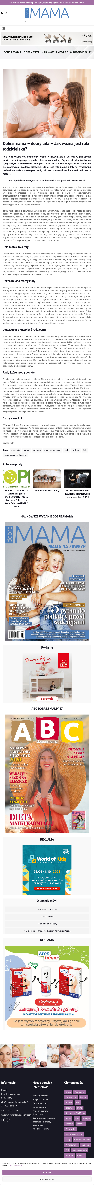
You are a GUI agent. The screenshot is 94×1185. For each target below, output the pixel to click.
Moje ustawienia (47, 1179)
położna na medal (52, 450)
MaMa (26, 450)
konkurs (81, 1155)
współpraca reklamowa (15, 455)
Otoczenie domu (40, 1103)
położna (37, 450)
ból (67, 1150)
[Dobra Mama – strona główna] (47, 12)
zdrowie (81, 1123)
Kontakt (4, 1090)
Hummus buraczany (47, 924)
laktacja (85, 1145)
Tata (85, 450)
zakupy (86, 1118)
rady (67, 450)
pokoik (69, 1102)
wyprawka (71, 1129)
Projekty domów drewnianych (40, 1112)
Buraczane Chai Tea (47, 909)
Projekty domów (40, 1095)
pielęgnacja (71, 1097)
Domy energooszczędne (44, 1118)
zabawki (69, 1108)
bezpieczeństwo (82, 1139)
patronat (69, 1155)
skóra (68, 1118)
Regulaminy (6, 1098)
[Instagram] (6, 13)
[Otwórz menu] (3, 28)
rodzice (75, 450)
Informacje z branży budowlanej (42, 1123)
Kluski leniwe (47, 916)
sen (77, 1102)
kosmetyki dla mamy (75, 1113)
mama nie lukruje (74, 1134)
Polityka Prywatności (10, 1094)
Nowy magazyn (40, 1107)
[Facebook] (2, 13)
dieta (79, 1108)
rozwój (83, 1097)
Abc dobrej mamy (41, 1129)
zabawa (69, 1123)
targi (68, 1139)
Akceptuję (47, 1172)
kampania (15, 450)
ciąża (68, 1092)
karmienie (79, 1092)
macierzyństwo (80, 1150)
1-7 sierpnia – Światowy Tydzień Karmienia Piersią (47, 931)
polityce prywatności (15, 1165)
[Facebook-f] (3, 1120)
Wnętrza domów (40, 1099)
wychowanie (72, 1145)
